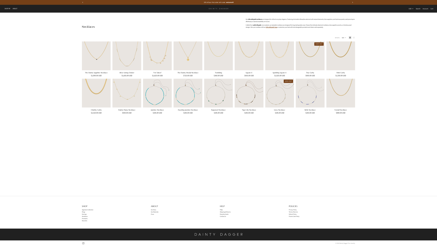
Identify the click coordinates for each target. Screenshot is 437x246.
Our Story (153, 210)
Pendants (85, 218)
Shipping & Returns (225, 212)
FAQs (221, 210)
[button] (344, 37)
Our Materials (154, 212)
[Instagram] (83, 243)
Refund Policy (293, 214)
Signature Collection (87, 210)
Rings (83, 212)
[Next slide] (107, 55)
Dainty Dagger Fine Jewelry (347, 243)
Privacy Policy (293, 210)
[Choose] (107, 67)
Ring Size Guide (224, 214)
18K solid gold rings (271, 27)
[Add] (138, 67)
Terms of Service (293, 212)
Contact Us (223, 216)
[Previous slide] (85, 55)
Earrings (84, 214)
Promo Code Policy (294, 216)
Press (152, 214)
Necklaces (85, 216)
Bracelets (84, 221)
